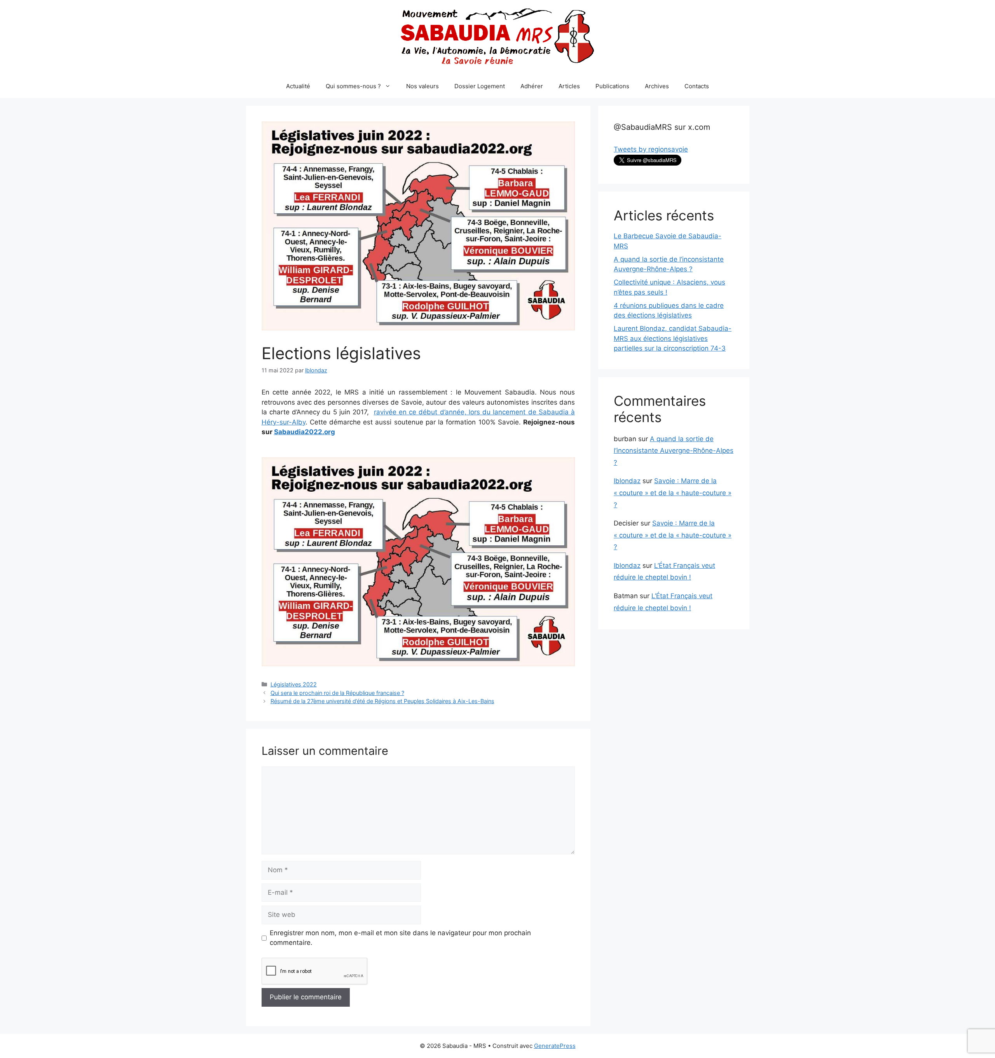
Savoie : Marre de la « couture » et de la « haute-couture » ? (672, 492)
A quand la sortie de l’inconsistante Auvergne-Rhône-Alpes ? (673, 450)
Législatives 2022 (294, 684)
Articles (569, 86)
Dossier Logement (479, 86)
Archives (657, 86)
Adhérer (531, 86)
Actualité (298, 86)
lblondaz (627, 481)
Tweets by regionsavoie (651, 149)
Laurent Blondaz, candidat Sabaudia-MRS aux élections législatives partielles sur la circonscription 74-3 (672, 338)
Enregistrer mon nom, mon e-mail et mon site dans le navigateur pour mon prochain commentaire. (400, 938)
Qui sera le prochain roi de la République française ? (337, 693)
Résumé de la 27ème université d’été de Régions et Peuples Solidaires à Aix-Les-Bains (382, 701)
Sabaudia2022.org (304, 432)
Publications (612, 86)
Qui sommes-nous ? (353, 86)
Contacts (696, 86)
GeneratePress (555, 1045)
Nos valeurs (422, 86)
